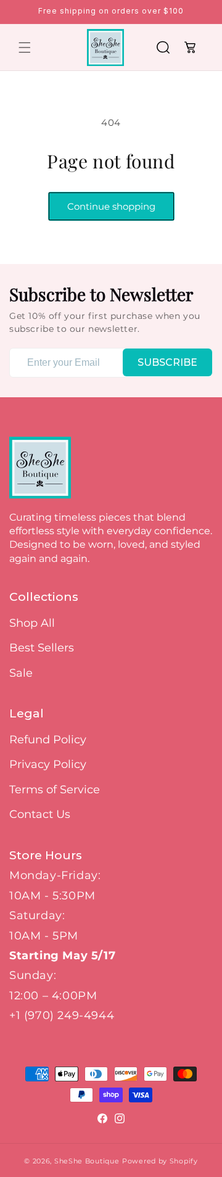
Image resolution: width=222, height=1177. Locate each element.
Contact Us (39, 814)
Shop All (32, 623)
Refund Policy (47, 739)
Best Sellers (41, 648)
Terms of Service (54, 789)
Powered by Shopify (160, 1161)
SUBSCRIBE (167, 362)
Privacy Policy (47, 764)
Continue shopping (111, 206)
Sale (21, 673)
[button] (24, 47)
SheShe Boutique (87, 1161)
